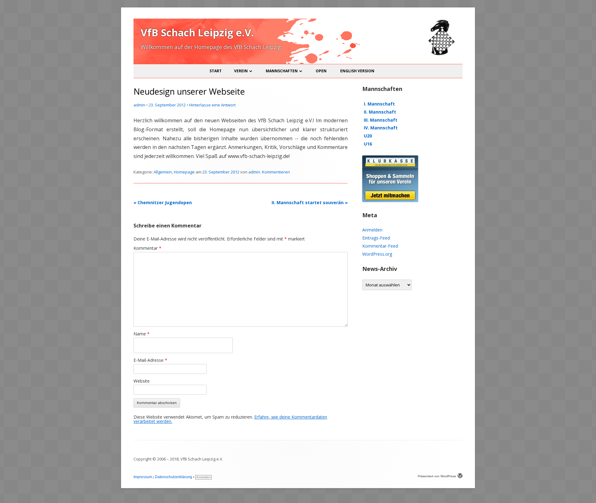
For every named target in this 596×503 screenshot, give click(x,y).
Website (141, 381)
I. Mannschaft (379, 104)
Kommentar (147, 248)
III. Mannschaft (380, 120)
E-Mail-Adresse (150, 360)
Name (141, 334)
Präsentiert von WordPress (437, 476)
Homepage (184, 172)
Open (321, 71)
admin (139, 105)
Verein (241, 71)
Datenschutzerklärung (173, 477)
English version (357, 71)
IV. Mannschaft (381, 128)
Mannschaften (282, 71)
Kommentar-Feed (380, 246)
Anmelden (372, 230)
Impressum (142, 477)
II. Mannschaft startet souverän (310, 202)
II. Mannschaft (380, 112)
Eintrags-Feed (376, 238)
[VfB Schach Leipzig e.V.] (441, 54)
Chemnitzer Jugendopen (162, 202)
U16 (368, 144)
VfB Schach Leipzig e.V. (197, 32)
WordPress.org (377, 254)
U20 (368, 136)
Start (216, 71)
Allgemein (163, 172)
